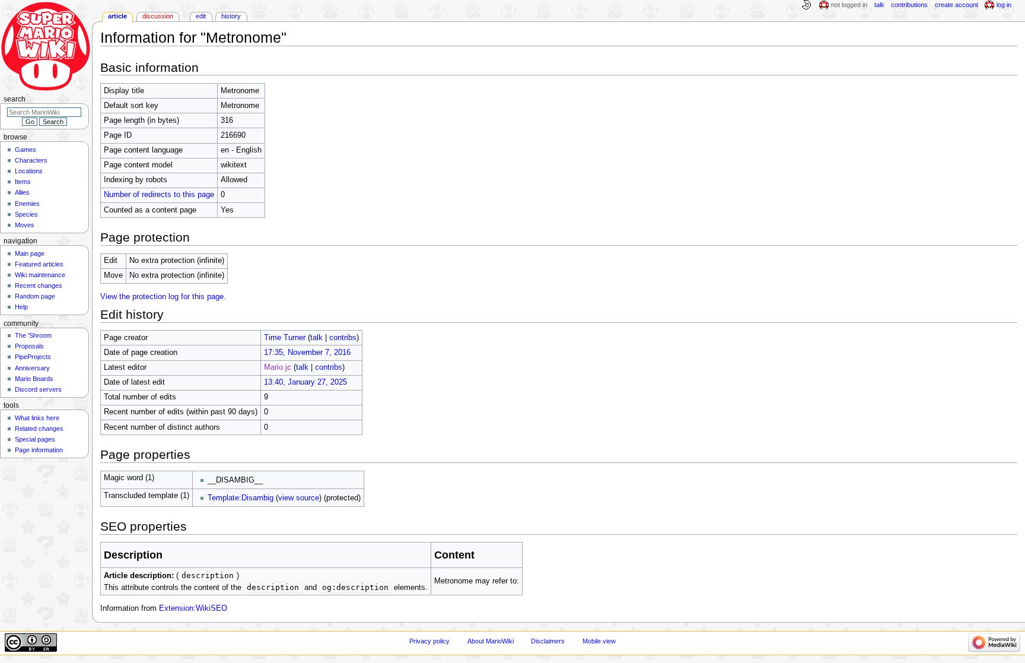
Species (26, 214)
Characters (31, 160)
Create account (956, 4)
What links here (37, 417)
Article (117, 16)
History (231, 16)
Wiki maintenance (40, 274)
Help (21, 306)
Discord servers (38, 389)
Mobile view (599, 641)
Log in (1004, 4)
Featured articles (39, 264)
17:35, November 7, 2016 (307, 352)
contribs (342, 338)
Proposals (29, 346)
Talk (879, 4)
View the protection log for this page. (163, 297)
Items (23, 181)
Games (25, 149)
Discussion (157, 16)
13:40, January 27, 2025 (305, 382)
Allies (22, 192)
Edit (201, 16)
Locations (29, 171)
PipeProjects (33, 356)
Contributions (909, 4)
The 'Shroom (33, 335)
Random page (35, 296)
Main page (29, 253)
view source (298, 498)
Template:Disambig (240, 498)
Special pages (35, 439)
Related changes (39, 428)
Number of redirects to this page (159, 195)
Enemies (27, 203)
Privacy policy (429, 641)
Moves (24, 225)
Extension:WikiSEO (193, 608)
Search (15, 99)
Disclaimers (548, 641)
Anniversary (32, 368)
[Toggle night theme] (806, 5)
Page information (39, 449)
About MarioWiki (490, 641)
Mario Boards (34, 378)
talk (316, 338)
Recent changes (38, 285)
